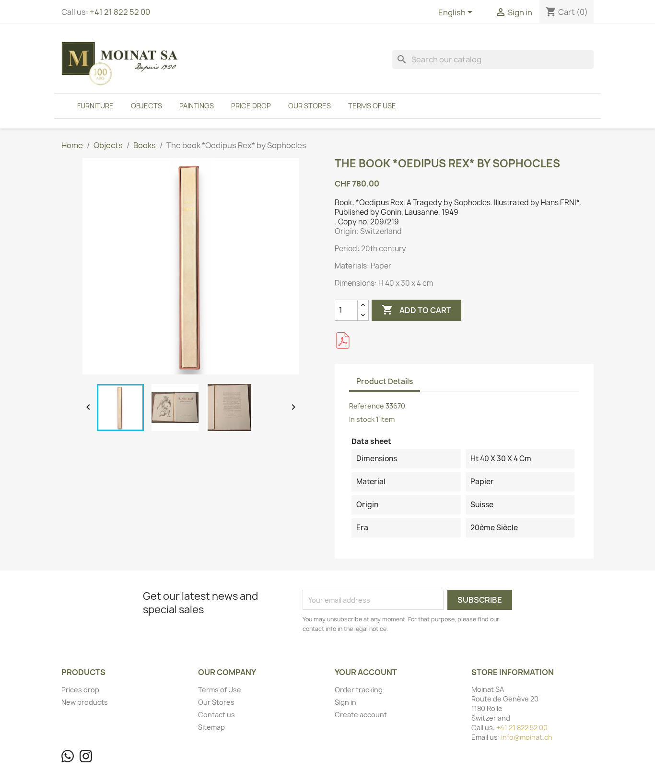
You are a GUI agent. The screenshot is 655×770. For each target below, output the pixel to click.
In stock (361, 419)
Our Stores (309, 105)
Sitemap (211, 727)
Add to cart (416, 309)
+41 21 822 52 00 (120, 12)
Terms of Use (372, 105)
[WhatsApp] (67, 756)
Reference (366, 405)
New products (84, 702)
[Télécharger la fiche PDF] (343, 340)
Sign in (345, 702)
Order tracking (359, 689)
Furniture (95, 105)
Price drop (251, 105)
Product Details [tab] (384, 381)
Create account (361, 714)
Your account (366, 672)
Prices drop (80, 689)
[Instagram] (86, 756)
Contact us (216, 714)
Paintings (196, 105)
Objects (146, 105)
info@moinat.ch (526, 737)
